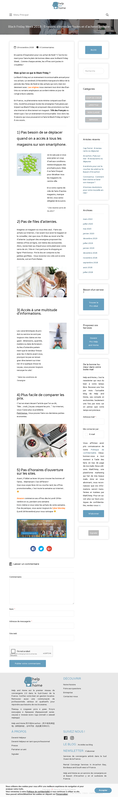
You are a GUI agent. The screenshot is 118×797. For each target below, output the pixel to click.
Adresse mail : (90, 417)
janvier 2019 (88, 248)
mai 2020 (87, 229)
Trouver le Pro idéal (93, 304)
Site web (13, 633)
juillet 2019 (88, 243)
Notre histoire (69, 684)
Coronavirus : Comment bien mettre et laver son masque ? (93, 180)
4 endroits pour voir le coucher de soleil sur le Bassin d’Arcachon (93, 169)
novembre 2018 (90, 258)
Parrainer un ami (19, 749)
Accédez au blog (85, 744)
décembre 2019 (90, 238)
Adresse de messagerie (20, 621)
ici (99, 505)
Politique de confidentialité (38, 791)
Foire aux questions (72, 688)
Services (93, 119)
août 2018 (87, 267)
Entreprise (68, 692)
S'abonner (90, 751)
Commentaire (15, 577)
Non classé (94, 112)
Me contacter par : (91, 429)
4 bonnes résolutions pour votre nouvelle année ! (93, 190)
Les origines (33, 87)
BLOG (93, 50)
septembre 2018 (90, 262)
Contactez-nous (70, 696)
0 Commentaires (46, 47)
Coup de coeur (93, 98)
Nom (12, 609)
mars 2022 (88, 219)
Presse (15, 745)
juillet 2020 (88, 224)
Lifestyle (93, 105)
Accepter (103, 790)
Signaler (93, 533)
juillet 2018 (88, 272)
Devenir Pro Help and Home (93, 341)
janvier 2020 (88, 233)
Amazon (20, 498)
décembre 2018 (90, 253)
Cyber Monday (58, 508)
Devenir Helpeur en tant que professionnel (31, 741)
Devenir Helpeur (19, 737)
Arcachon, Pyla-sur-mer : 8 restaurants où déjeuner (93, 159)
